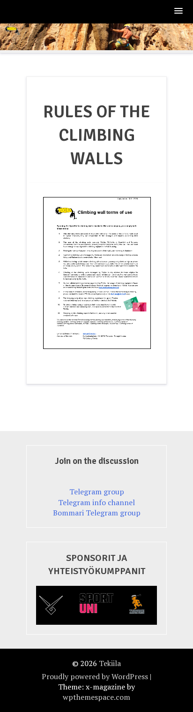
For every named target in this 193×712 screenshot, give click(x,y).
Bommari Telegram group (97, 512)
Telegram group (96, 491)
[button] (179, 11)
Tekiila (110, 663)
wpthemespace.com (96, 697)
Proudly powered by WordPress (95, 676)
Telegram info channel (96, 502)
